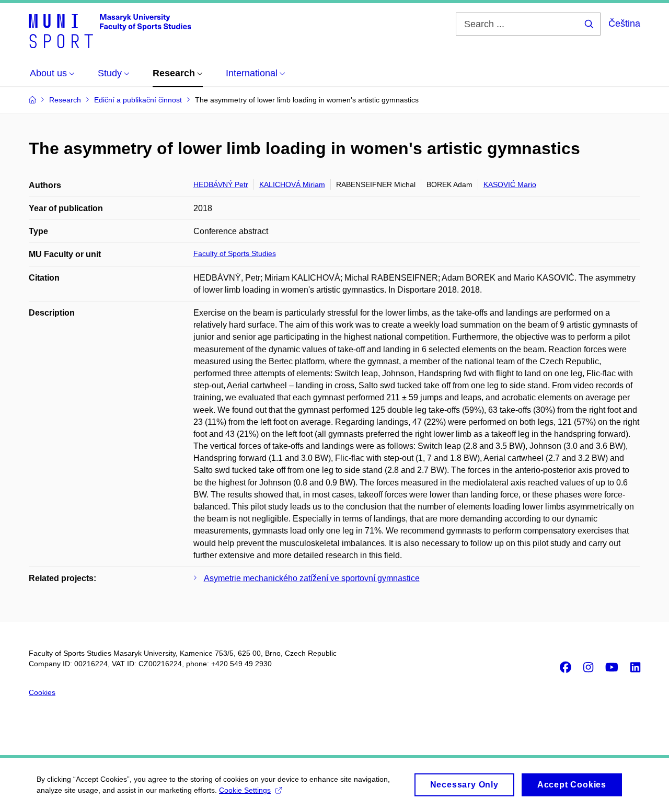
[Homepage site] (110, 30)
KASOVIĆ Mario (509, 184)
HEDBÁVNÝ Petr (220, 184)
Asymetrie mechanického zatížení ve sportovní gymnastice (312, 578)
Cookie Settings (245, 790)
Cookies (42, 692)
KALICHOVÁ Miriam (292, 184)
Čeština (624, 23)
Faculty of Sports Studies (234, 253)
